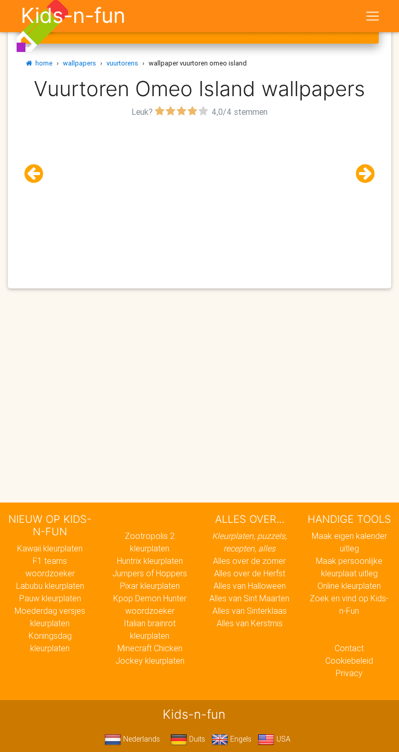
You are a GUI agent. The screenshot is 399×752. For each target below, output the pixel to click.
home (42, 63)
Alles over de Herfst (249, 573)
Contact (349, 648)
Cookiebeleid (349, 660)
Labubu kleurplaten (50, 586)
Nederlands (140, 739)
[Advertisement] (199, 193)
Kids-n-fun (73, 15)
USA (282, 739)
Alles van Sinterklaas (249, 610)
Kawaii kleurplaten (50, 548)
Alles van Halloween (250, 586)
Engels (239, 739)
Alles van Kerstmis (250, 623)
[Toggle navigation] (372, 16)
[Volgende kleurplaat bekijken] (361, 173)
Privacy (349, 673)
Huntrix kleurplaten (150, 561)
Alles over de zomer (249, 561)
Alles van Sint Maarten (249, 598)
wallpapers (79, 63)
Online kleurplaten (349, 586)
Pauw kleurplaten (50, 598)
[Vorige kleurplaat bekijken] (37, 173)
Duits (196, 739)
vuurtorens (122, 63)
